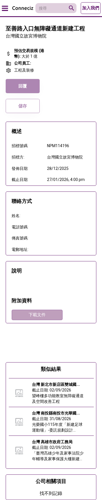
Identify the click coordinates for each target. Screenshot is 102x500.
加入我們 (90, 8)
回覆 (22, 86)
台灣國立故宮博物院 (26, 36)
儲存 (22, 106)
